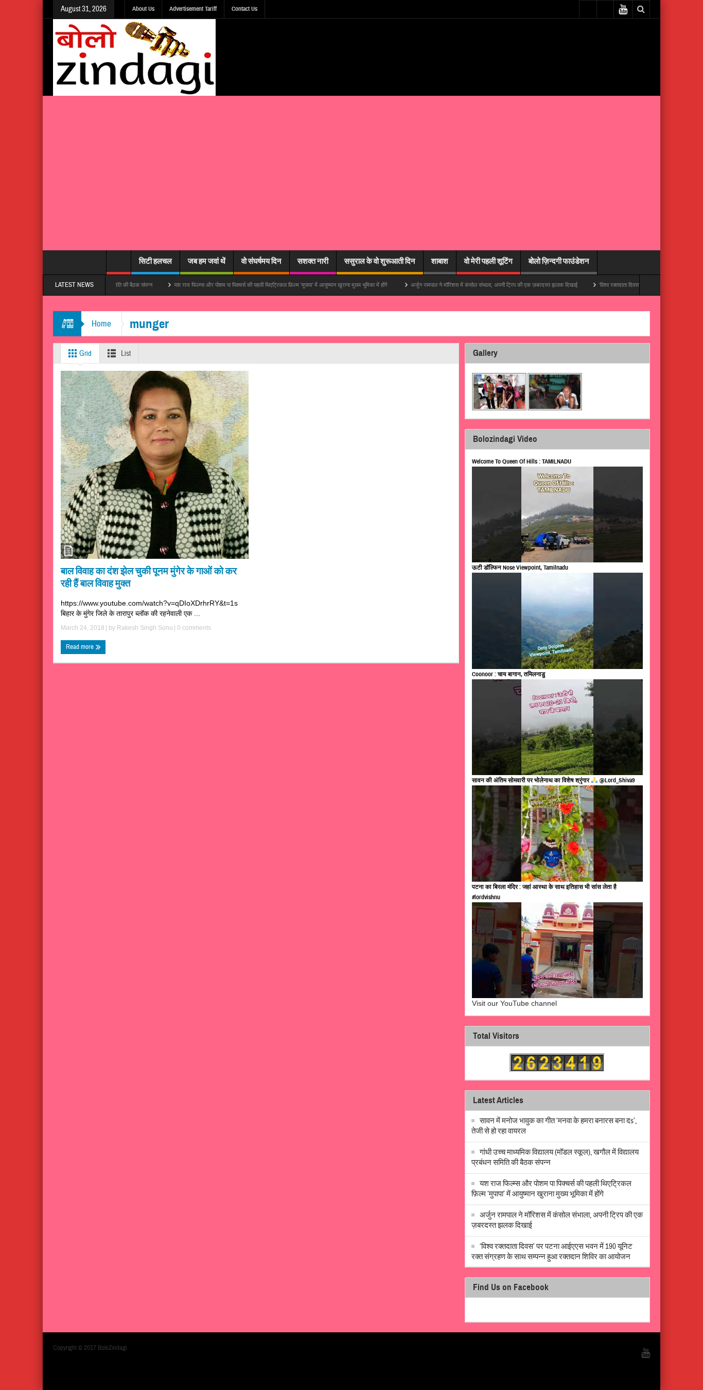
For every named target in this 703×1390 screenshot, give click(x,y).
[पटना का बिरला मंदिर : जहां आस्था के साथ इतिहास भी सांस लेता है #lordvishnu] (557, 950)
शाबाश (439, 261)
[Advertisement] (351, 173)
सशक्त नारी (312, 261)
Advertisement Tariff (193, 8)
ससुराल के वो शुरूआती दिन (379, 261)
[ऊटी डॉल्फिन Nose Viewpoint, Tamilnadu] (557, 621)
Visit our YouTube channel (514, 1003)
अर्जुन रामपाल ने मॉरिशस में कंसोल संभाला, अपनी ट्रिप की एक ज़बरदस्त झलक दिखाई (459, 285)
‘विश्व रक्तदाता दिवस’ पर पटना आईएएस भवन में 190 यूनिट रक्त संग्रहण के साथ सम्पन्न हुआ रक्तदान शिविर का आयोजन (551, 1252)
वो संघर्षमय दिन (261, 261)
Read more (80, 647)
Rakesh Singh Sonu (145, 627)
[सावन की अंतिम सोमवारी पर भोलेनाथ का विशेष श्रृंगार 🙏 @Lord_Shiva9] (557, 833)
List (125, 353)
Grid (85, 353)
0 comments (193, 627)
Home (101, 323)
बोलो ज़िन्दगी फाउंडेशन (559, 261)
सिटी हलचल (155, 261)
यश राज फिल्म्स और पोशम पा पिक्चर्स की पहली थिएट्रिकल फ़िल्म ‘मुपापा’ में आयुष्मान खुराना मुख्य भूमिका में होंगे (246, 285)
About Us (143, 8)
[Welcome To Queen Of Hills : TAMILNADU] (557, 515)
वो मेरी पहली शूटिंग (488, 261)
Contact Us (244, 8)
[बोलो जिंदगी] (134, 57)
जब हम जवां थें (206, 261)
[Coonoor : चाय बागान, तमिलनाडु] (557, 727)
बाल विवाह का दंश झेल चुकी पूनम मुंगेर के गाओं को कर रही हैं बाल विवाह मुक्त (149, 577)
